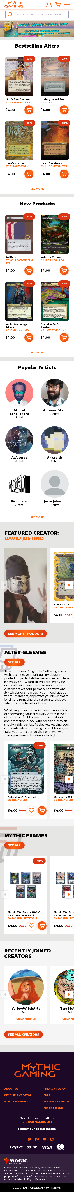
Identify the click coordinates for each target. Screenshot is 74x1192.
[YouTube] (44, 1139)
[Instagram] (37, 1139)
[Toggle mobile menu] (67, 4)
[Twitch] (52, 1139)
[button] (69, 585)
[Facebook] (22, 1139)
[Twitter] (29, 1139)
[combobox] (37, 14)
